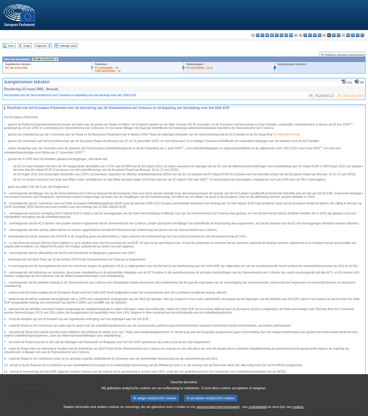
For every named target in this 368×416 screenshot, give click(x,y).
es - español (258, 35)
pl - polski (334, 35)
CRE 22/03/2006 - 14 (107, 70)
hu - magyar (319, 35)
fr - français (291, 35)
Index (11, 45)
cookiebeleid (258, 407)
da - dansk (267, 35)
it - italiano (305, 35)
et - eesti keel (277, 35)
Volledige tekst (68, 45)
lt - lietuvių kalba (315, 35)
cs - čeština (262, 35)
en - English (286, 35)
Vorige (27, 45)
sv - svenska (362, 35)
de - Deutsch (272, 35)
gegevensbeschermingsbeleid (218, 407)
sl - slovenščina (353, 35)
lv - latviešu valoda (310, 35)
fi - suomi (357, 35)
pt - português (338, 35)
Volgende (41, 45)
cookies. (298, 407)
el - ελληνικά (281, 35)
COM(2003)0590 (286, 134)
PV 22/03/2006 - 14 (106, 67)
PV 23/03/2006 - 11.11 (199, 67)
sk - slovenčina (348, 35)
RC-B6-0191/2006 (16, 67)
